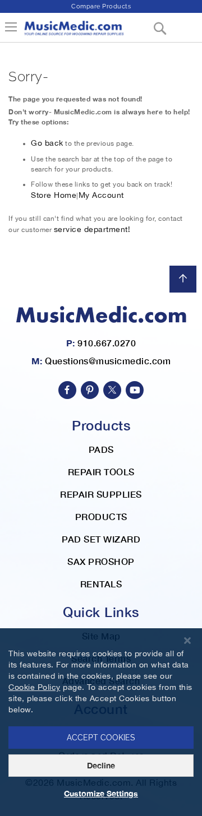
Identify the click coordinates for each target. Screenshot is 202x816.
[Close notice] (187, 641)
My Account (101, 195)
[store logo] (73, 32)
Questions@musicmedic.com (108, 360)
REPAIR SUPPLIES (101, 494)
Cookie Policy (34, 687)
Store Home (53, 195)
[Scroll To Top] (182, 279)
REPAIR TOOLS (101, 471)
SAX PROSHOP (101, 561)
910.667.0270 (106, 342)
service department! (92, 229)
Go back (47, 142)
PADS (101, 449)
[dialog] (101, 722)
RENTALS (101, 583)
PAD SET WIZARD (101, 539)
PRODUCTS (101, 516)
